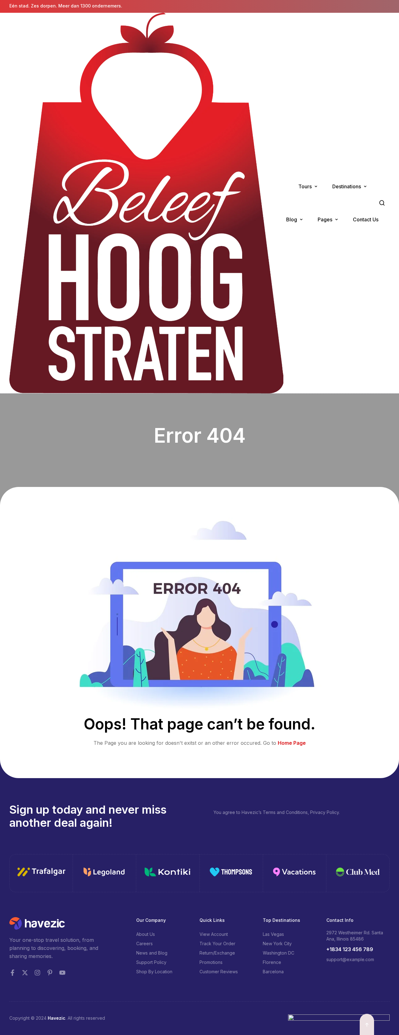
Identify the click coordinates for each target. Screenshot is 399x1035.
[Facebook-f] (12, 973)
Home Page (292, 743)
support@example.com (350, 959)
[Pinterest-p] (50, 973)
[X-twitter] (25, 973)
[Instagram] (37, 973)
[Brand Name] (41, 873)
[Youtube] (62, 973)
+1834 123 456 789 (349, 949)
